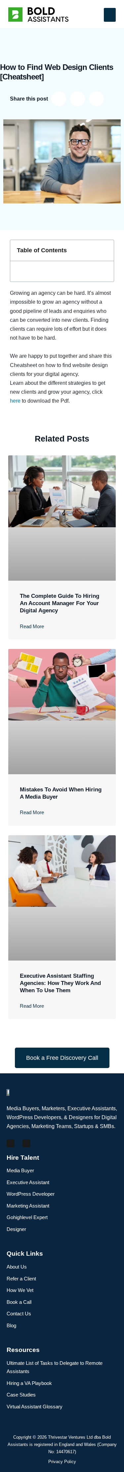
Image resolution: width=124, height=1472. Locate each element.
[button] (110, 15)
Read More (32, 626)
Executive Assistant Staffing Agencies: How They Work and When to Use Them (60, 983)
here (15, 401)
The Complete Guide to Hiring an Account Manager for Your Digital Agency (59, 603)
